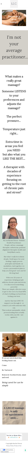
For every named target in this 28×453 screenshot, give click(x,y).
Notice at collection (5, 451)
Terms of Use (17, 445)
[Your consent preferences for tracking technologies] (25, 450)
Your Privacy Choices (9, 449)
